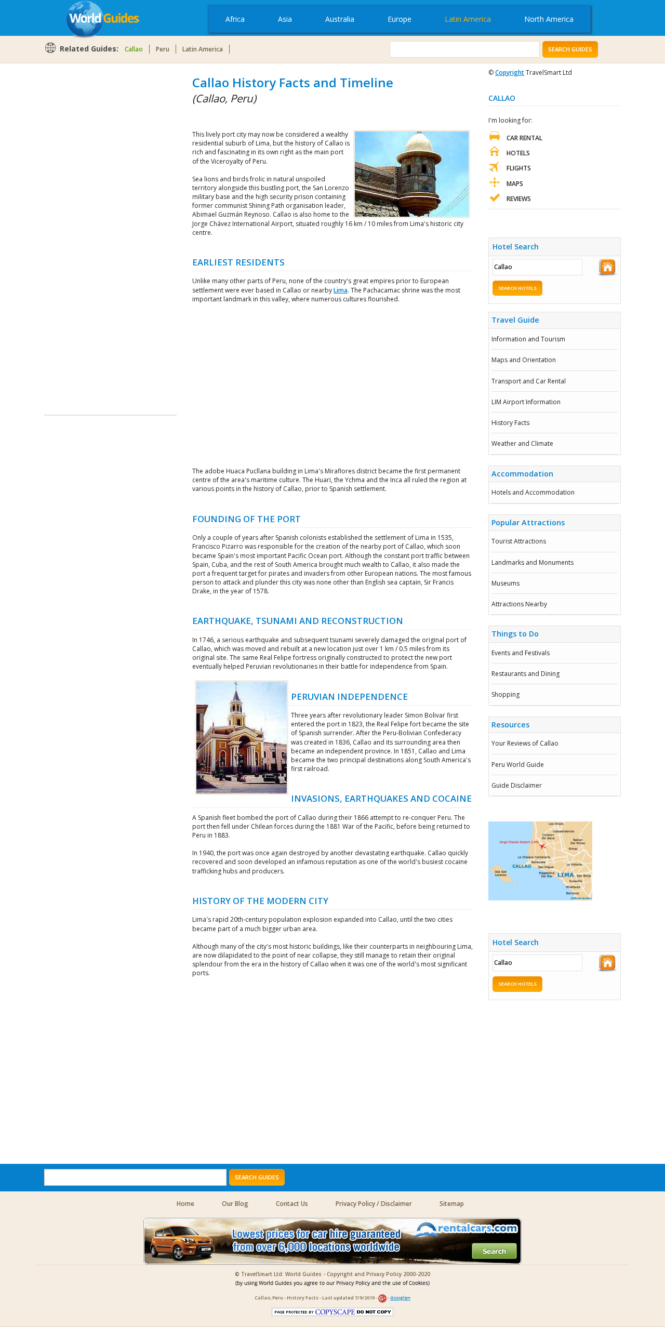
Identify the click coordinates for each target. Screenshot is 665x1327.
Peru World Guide (517, 764)
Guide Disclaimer (516, 785)
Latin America (468, 19)
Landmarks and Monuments (532, 562)
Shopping (505, 694)
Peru (162, 49)
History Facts (510, 422)
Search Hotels (517, 288)
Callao (134, 49)
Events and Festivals (520, 652)
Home (185, 1203)
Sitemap (452, 1203)
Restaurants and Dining (525, 673)
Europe (399, 19)
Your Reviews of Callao (524, 743)
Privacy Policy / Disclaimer (374, 1203)
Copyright (509, 72)
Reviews (519, 198)
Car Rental (524, 138)
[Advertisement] (85, 230)
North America (549, 19)
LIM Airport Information (526, 401)
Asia (285, 19)
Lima (341, 290)
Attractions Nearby (519, 604)
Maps (515, 183)
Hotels (518, 153)
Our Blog (235, 1203)
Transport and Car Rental (528, 381)
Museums (505, 583)
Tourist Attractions (518, 541)
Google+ (400, 1297)
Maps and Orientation (523, 359)
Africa (235, 19)
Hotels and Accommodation (533, 492)
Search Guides (570, 49)
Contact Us (292, 1203)
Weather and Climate (522, 443)
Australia (339, 19)
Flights (519, 168)
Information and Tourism (528, 339)
